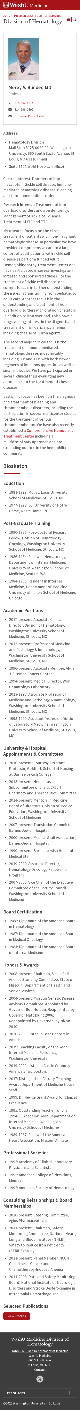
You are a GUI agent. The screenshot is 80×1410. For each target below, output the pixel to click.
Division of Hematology (32, 22)
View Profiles (17, 1316)
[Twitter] (39, 1379)
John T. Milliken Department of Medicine (32, 16)
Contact (40, 1370)
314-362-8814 (24, 103)
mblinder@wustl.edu (29, 116)
